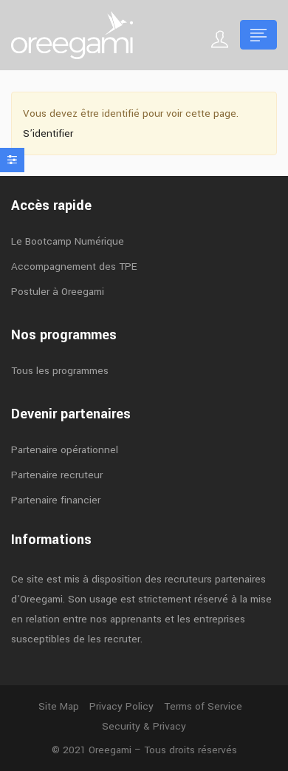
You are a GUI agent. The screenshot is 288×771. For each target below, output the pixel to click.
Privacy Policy (121, 706)
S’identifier (48, 133)
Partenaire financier (55, 500)
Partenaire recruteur (57, 475)
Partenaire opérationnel (64, 450)
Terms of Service (203, 706)
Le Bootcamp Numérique (67, 241)
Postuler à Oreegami (57, 292)
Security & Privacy (144, 726)
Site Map (58, 706)
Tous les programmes (60, 371)
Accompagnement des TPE (74, 266)
